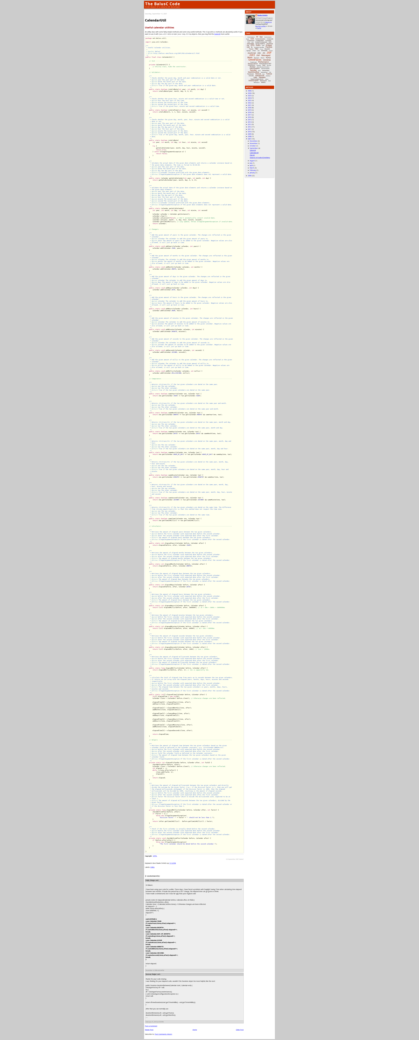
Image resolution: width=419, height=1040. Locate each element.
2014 (249, 122)
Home (194, 1030)
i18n (259, 50)
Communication (260, 39)
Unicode (251, 76)
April (251, 165)
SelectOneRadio (265, 68)
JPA (264, 53)
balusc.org (268, 22)
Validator (262, 77)
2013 (249, 124)
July (251, 163)
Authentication (268, 37)
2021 (249, 105)
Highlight (248, 50)
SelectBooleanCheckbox (263, 67)
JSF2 (252, 55)
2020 (249, 108)
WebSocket (263, 81)
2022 (249, 103)
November (253, 143)
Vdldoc (267, 79)
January (252, 173)
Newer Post (149, 1030)
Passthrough (253, 62)
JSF (269, 52)
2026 (249, 93)
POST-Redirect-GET (265, 64)
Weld (269, 80)
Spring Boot (265, 70)
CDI (252, 39)
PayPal (259, 28)
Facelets (269, 47)
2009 (249, 134)
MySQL (268, 58)
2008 (249, 136)
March (252, 168)
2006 (249, 176)
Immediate (264, 50)
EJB (248, 47)
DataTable (250, 44)
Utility (152, 867)
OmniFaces (254, 59)
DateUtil (217, 34)
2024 (249, 98)
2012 (249, 127)
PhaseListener (253, 64)
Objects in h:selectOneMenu (260, 158)
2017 (249, 115)
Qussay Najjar (151, 974)
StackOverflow (253, 72)
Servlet (253, 70)
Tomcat (258, 74)
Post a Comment (151, 1026)
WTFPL (155, 856)
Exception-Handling (259, 47)
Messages (256, 57)
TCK (270, 72)
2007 (249, 139)
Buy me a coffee (260, 26)
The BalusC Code (162, 3)
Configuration (260, 40)
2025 (249, 96)
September (254, 148)
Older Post (240, 1030)
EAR (263, 45)
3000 (249, 91)
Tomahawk (250, 74)
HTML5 (254, 50)
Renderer (252, 67)
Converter (268, 40)
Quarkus (259, 65)
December (253, 141)
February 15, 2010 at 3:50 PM (155, 1022)
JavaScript (252, 53)
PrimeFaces (251, 65)
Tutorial (269, 74)
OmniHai (267, 60)
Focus (261, 49)
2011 (249, 129)
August (252, 161)
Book (247, 39)
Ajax (261, 37)
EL (252, 47)
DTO (252, 45)
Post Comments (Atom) (163, 1034)
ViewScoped (253, 81)
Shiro (259, 70)
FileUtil (252, 155)
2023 (249, 100)
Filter (256, 49)
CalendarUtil (254, 153)
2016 (249, 117)
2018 (249, 112)
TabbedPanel (264, 72)
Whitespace (257, 82)
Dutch (258, 45)
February (253, 170)
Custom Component (261, 42)
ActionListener (251, 37)
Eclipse (269, 45)
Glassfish (267, 49)
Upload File (259, 76)
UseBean (268, 75)
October (253, 146)
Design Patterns (260, 44)
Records (269, 65)
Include (271, 50)
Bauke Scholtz (263, 15)
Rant (263, 65)
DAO (270, 42)
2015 (249, 120)
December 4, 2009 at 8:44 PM (155, 970)
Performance (263, 62)
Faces (251, 49)
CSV (252, 42)
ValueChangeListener (257, 79)
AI (257, 37)
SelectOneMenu (255, 68)
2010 (249, 132)
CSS (249, 42)
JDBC (259, 53)
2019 (249, 110)
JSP (258, 55)
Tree (263, 74)
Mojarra (262, 57)
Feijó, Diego (150, 880)
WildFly (263, 82)
